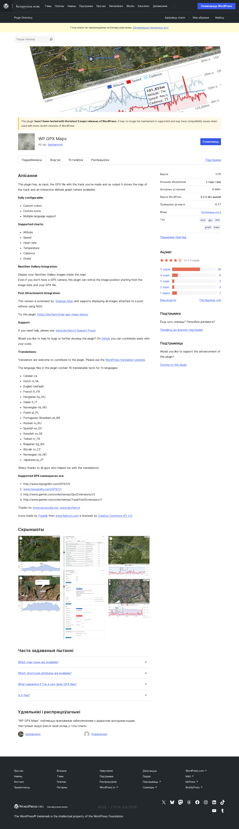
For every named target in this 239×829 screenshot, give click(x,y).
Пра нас (18, 770)
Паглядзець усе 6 (211, 212)
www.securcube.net (45, 507)
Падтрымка (213, 160)
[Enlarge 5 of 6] (145, 540)
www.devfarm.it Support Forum (76, 330)
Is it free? (24, 695)
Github (105, 338)
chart (203, 220)
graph (208, 227)
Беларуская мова (57, 806)
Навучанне (106, 770)
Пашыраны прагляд (173, 237)
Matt (190, 776)
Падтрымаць (152, 781)
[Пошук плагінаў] (51, 39)
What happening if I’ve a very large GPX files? (47, 684)
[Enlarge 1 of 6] (55, 540)
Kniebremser (99, 734)
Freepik (43, 515)
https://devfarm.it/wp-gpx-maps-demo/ (62, 314)
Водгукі (55, 160)
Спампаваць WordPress (216, 6)
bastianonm (55, 144)
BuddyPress (194, 787)
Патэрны (62, 787)
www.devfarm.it (70, 507)
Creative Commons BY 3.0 (115, 515)
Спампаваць (211, 141)
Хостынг (19, 781)
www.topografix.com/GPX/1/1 (42, 489)
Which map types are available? (38, 662)
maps (217, 227)
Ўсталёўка (76, 160)
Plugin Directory (23, 17)
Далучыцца (150, 770)
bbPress (192, 781)
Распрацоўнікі (108, 781)
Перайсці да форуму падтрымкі (181, 329)
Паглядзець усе (210, 300)
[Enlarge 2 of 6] (55, 580)
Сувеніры (150, 787)
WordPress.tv (109, 787)
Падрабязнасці (32, 160)
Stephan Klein (64, 301)
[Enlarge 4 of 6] (100, 574)
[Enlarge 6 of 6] (145, 583)
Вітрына (61, 770)
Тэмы (60, 776)
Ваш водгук (168, 300)
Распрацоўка (100, 160)
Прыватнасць (22, 787)
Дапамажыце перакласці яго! (150, 27)
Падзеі (147, 776)
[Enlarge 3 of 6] (100, 540)
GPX (217, 220)
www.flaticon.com (67, 515)
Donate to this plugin (173, 364)
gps (210, 220)
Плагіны (61, 781)
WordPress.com (196, 770)
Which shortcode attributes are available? (45, 673)
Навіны (18, 776)
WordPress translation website (125, 360)
